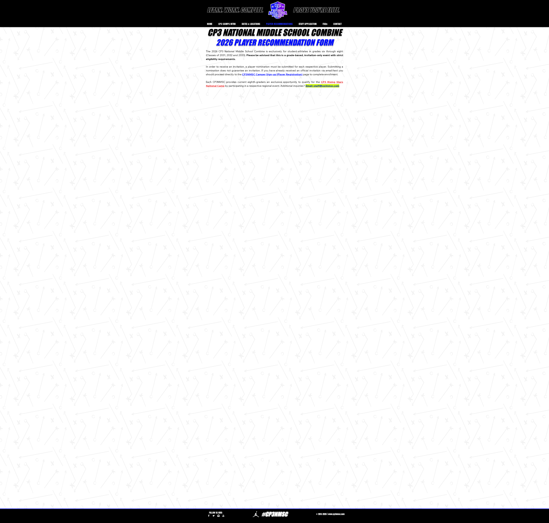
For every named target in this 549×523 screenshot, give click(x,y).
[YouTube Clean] (223, 516)
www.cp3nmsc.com (336, 514)
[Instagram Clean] (218, 516)
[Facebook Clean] (209, 516)
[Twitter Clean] (213, 516)
